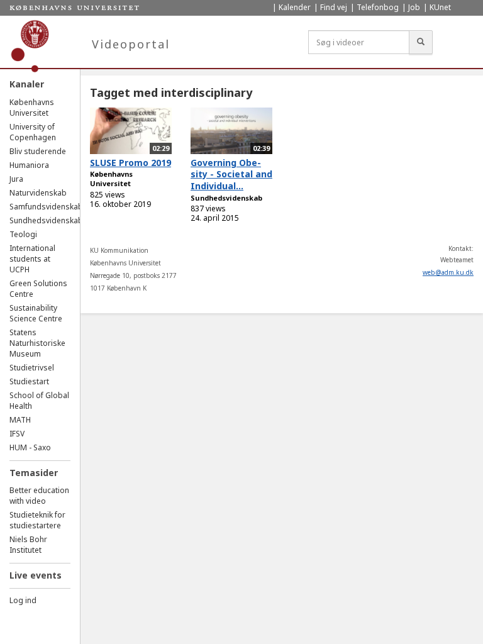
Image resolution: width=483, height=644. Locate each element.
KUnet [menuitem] (440, 7)
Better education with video (39, 495)
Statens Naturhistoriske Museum (37, 343)
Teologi (23, 234)
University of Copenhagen (32, 132)
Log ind (22, 600)
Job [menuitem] (414, 7)
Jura (16, 179)
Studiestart (29, 381)
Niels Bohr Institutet (28, 544)
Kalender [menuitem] (295, 7)
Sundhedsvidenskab (46, 220)
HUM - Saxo (30, 447)
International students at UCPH (32, 259)
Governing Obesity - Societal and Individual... (231, 174)
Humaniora (29, 165)
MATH (20, 419)
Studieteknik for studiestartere (37, 520)
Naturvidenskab (38, 192)
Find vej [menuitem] (333, 7)
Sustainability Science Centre (35, 313)
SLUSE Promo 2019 (130, 163)
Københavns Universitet (31, 107)
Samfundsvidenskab (46, 206)
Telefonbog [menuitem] (378, 7)
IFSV (17, 433)
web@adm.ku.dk (448, 272)
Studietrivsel (31, 367)
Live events (35, 575)
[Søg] (421, 42)
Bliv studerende (37, 151)
